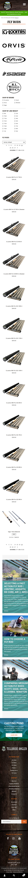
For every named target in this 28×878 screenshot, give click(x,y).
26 (12, 148)
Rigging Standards (14, 783)
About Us (14, 781)
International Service (14, 786)
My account (14, 802)
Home (2, 17)
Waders (14, 768)
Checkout (14, 804)
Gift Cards (14, 773)
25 (10, 148)
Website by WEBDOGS (18, 872)
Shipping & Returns (14, 789)
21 (15, 145)
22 (17, 145)
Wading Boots (14, 770)
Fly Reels (14, 762)
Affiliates (14, 791)
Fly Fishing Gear (7, 17)
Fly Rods (13, 17)
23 (19, 145)
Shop (14, 810)
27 (15, 148)
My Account (4, 875)
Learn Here (14, 735)
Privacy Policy (9, 872)
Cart (22, 874)
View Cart (14, 807)
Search (14, 875)
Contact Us (14, 794)
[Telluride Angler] (14, 749)
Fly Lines (14, 765)
